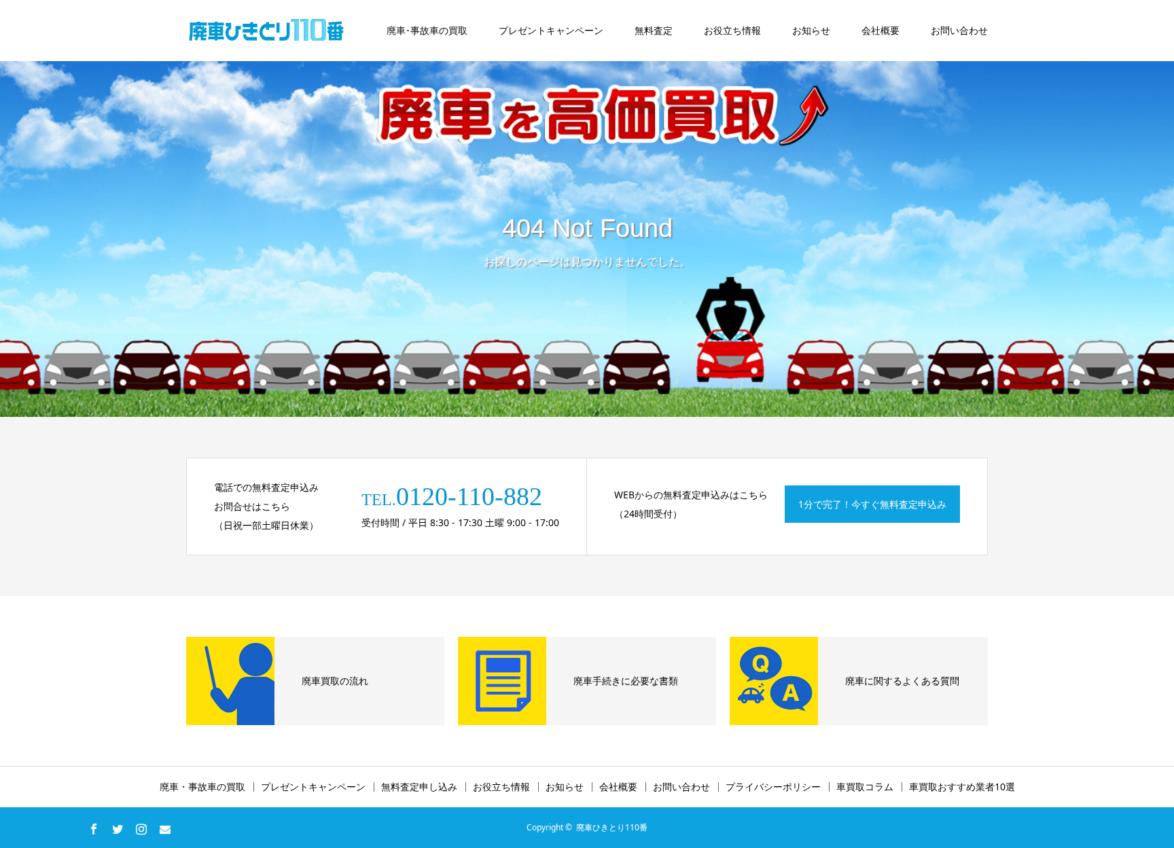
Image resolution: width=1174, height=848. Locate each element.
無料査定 (654, 30)
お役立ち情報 (732, 30)
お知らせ (811, 30)
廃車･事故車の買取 (427, 30)
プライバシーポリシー (773, 787)
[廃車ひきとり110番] (267, 31)
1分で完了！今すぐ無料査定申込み (872, 504)
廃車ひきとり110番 (611, 827)
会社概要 (880, 30)
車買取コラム (864, 787)
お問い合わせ (959, 30)
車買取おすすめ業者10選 (962, 787)
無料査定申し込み (419, 787)
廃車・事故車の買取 (202, 787)
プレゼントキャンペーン (551, 30)
